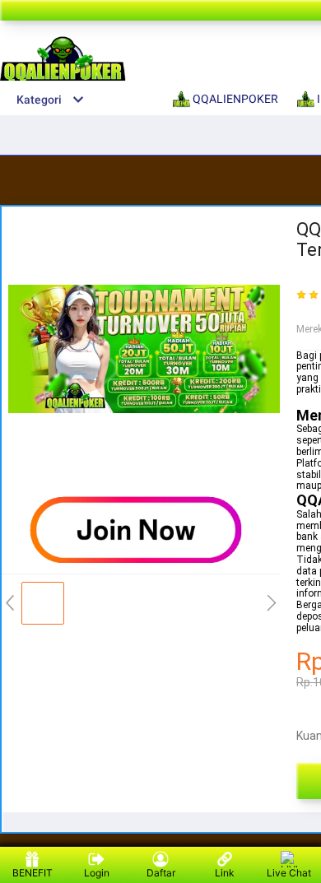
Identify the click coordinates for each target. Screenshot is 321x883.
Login (96, 873)
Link (225, 873)
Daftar (161, 873)
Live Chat (289, 873)
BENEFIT (32, 873)
